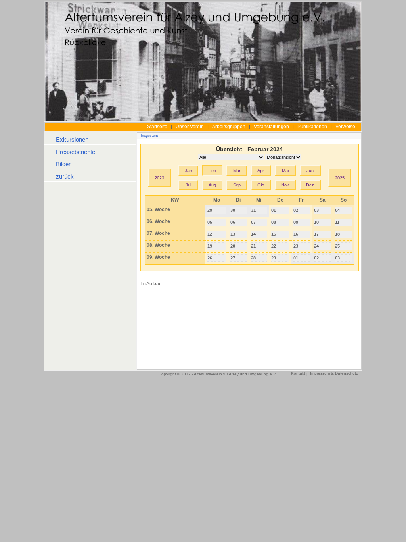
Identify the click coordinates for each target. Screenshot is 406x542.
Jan (188, 170)
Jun (310, 170)
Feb (212, 170)
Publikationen (312, 126)
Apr (260, 170)
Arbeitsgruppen (228, 126)
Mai (285, 170)
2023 (159, 177)
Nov (285, 185)
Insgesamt (149, 136)
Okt (260, 185)
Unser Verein (190, 126)
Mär (237, 170)
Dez (310, 185)
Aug (212, 185)
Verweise (345, 126)
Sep (237, 185)
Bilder (63, 164)
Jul (188, 185)
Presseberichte (75, 151)
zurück (65, 176)
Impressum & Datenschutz (334, 373)
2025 (340, 177)
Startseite (157, 126)
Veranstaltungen (271, 126)
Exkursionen (72, 139)
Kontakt (298, 373)
